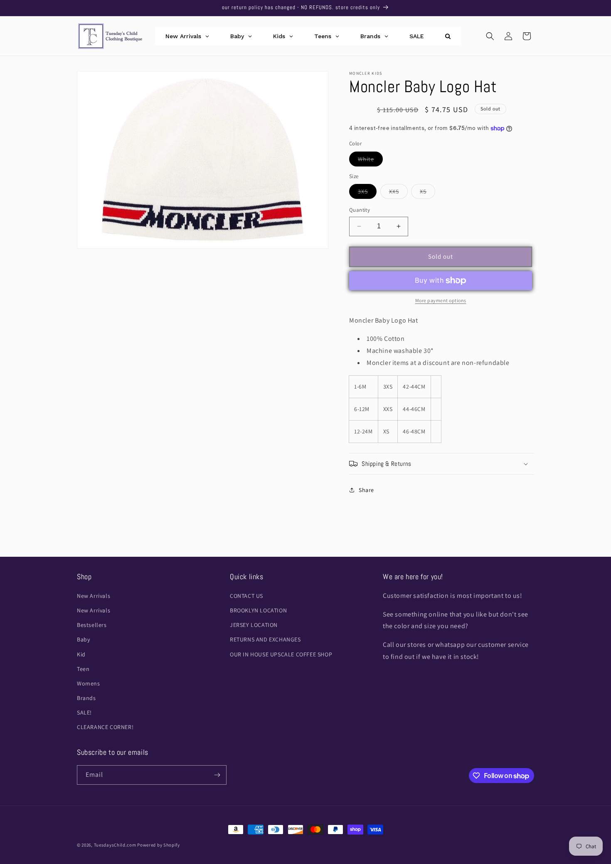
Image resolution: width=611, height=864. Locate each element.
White (370, 160)
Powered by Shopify (158, 845)
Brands (86, 698)
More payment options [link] (440, 300)
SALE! (84, 712)
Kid (81, 654)
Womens (88, 683)
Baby (83, 639)
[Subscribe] (217, 775)
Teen (83, 669)
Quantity (359, 209)
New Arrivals (93, 596)
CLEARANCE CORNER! (105, 727)
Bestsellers (92, 625)
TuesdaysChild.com (115, 845)
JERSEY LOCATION (254, 625)
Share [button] (366, 490)
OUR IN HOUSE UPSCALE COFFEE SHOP (281, 654)
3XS (367, 193)
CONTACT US (246, 596)
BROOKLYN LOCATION (258, 610)
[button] (490, 36)
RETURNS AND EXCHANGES (265, 639)
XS (427, 193)
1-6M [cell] (360, 386)
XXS (398, 193)
